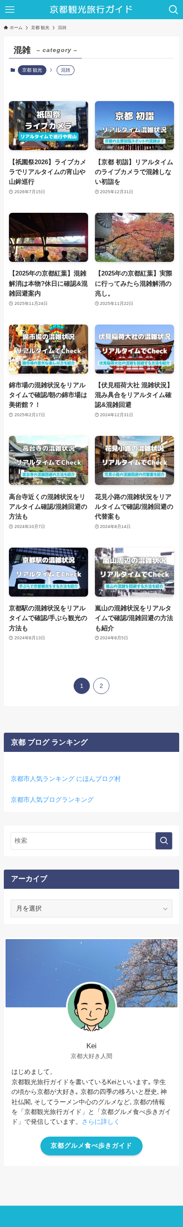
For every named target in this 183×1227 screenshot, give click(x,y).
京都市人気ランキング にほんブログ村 (66, 778)
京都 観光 (32, 70)
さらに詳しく (101, 1121)
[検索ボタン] (173, 9)
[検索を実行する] (163, 841)
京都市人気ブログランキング (52, 799)
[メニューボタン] (9, 9)
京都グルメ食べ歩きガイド (91, 1145)
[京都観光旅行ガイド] (91, 9)
